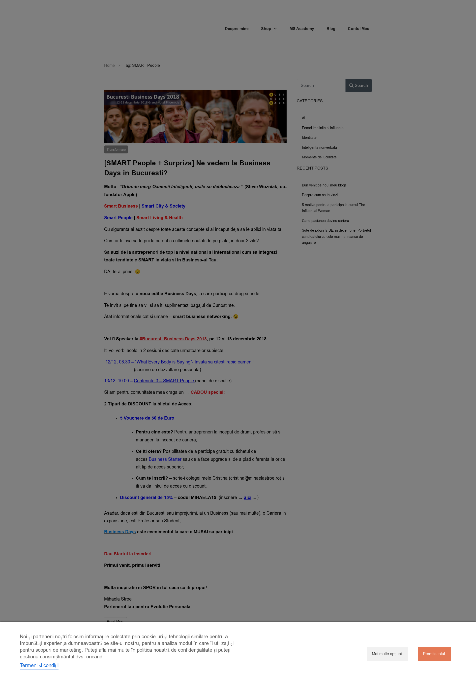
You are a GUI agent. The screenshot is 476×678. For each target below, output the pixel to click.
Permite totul (434, 654)
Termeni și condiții (39, 665)
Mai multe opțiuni (387, 654)
